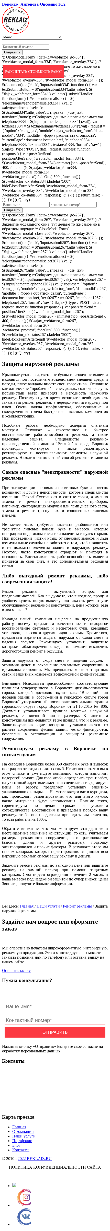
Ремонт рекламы (77, 906)
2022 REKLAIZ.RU (35, 1158)
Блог (16, 1145)
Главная (27, 906)
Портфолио (22, 1141)
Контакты (20, 1150)
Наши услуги (48, 906)
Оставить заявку (16, 970)
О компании (23, 1131)
